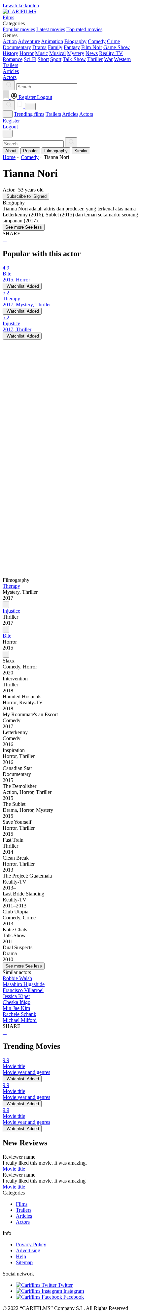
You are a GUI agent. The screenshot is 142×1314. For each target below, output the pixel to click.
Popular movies (19, 29)
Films (21, 1204)
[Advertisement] (71, 411)
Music (41, 53)
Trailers (53, 114)
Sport (55, 59)
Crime (113, 41)
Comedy (97, 41)
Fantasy (72, 47)
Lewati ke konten (21, 5)
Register (11, 120)
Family (55, 47)
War (108, 59)
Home (9, 157)
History (10, 53)
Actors (86, 114)
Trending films (29, 114)
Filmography (56, 150)
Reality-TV (111, 53)
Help (21, 1256)
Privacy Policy (31, 1244)
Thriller (95, 59)
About (11, 150)
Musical (57, 53)
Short (43, 59)
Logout (10, 126)
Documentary (17, 47)
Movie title (14, 1169)
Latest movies (50, 29)
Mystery (75, 53)
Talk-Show (74, 59)
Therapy (11, 586)
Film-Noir (91, 47)
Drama (39, 47)
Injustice (11, 611)
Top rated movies (84, 29)
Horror (26, 53)
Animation (52, 41)
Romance (12, 59)
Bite (7, 636)
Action (10, 41)
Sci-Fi (30, 59)
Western (122, 59)
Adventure (29, 41)
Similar (81, 150)
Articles (70, 114)
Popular (30, 150)
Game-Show (116, 47)
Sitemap (24, 1262)
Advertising (28, 1250)
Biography (75, 41)
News (92, 53)
